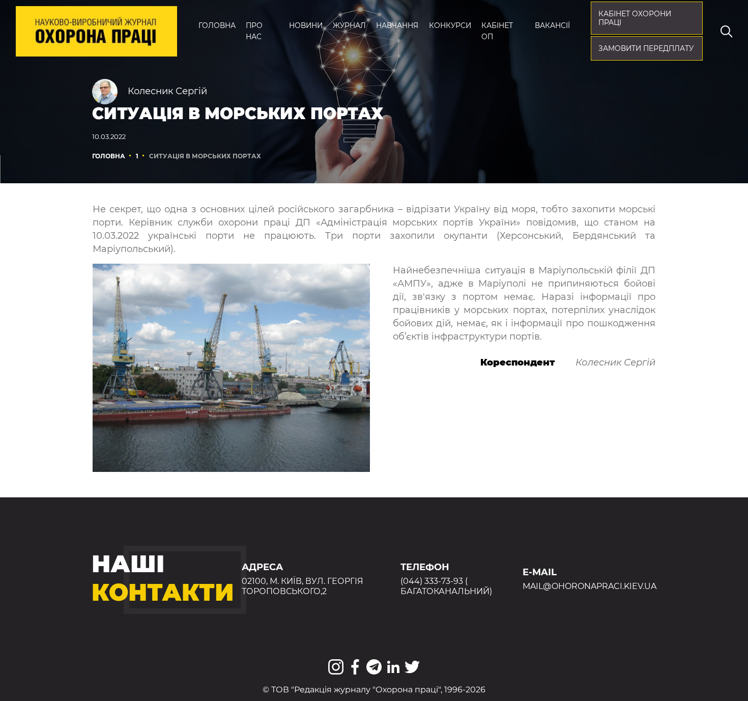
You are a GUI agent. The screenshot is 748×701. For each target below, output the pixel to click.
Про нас (254, 31)
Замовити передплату (646, 48)
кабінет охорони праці (634, 18)
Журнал (349, 25)
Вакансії (552, 25)
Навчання (397, 25)
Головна (217, 25)
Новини (306, 25)
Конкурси (450, 25)
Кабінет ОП (497, 31)
